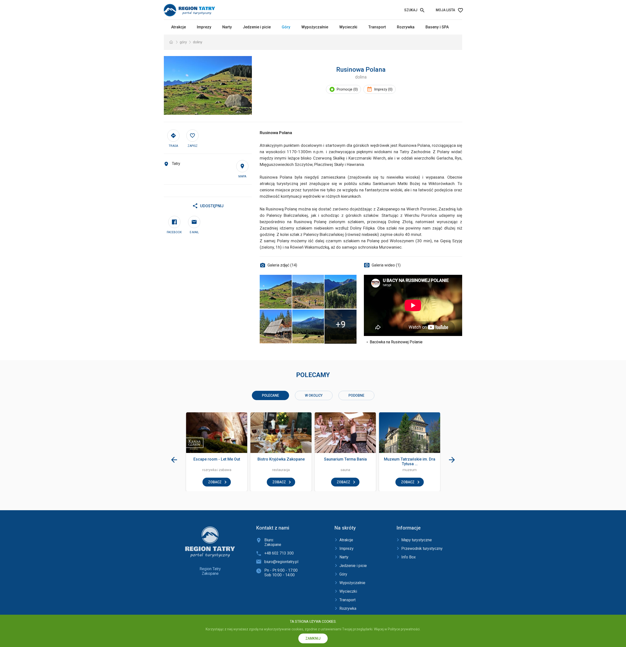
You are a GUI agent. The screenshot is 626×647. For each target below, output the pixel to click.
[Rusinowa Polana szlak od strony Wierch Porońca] (308, 292)
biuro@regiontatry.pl (281, 561)
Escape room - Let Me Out (216, 459)
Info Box (408, 557)
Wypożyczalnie (314, 27)
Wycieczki (348, 27)
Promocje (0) (347, 89)
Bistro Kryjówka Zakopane (281, 459)
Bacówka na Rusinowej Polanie (396, 342)
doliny (197, 42)
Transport (377, 27)
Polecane (270, 395)
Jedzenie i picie (257, 27)
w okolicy (314, 395)
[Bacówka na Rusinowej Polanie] (275, 326)
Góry (286, 27)
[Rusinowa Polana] (208, 85)
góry (183, 42)
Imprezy (204, 27)
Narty (227, 27)
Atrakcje (178, 27)
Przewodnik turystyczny (422, 548)
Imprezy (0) (383, 89)
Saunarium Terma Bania (345, 459)
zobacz (215, 482)
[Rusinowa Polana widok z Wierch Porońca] (341, 292)
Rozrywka (405, 27)
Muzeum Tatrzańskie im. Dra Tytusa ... (409, 461)
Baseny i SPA (437, 27)
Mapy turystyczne (416, 540)
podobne (356, 395)
